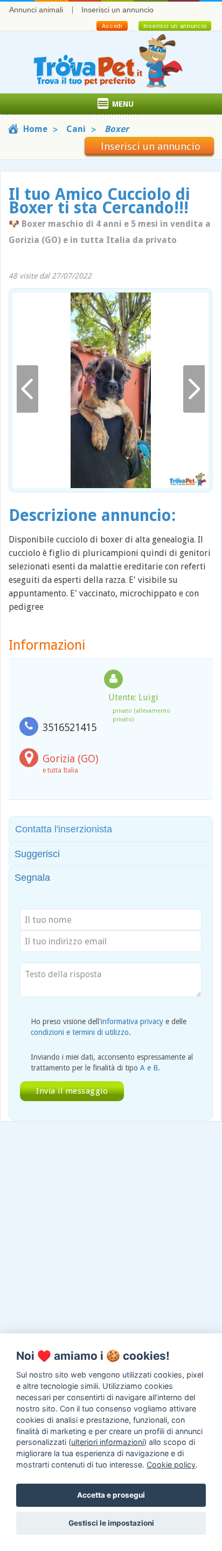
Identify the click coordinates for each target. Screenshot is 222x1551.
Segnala (32, 877)
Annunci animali (36, 9)
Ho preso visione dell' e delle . (108, 1027)
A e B (149, 1067)
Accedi (112, 26)
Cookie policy (171, 1464)
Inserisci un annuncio (117, 9)
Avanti (194, 389)
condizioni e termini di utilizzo (80, 1032)
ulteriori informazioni (107, 1441)
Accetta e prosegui (111, 1495)
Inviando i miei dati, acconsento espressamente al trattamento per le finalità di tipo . (112, 1062)
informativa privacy (132, 1021)
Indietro (27, 389)
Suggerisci (37, 853)
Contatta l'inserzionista (63, 829)
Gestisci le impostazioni (111, 1523)
